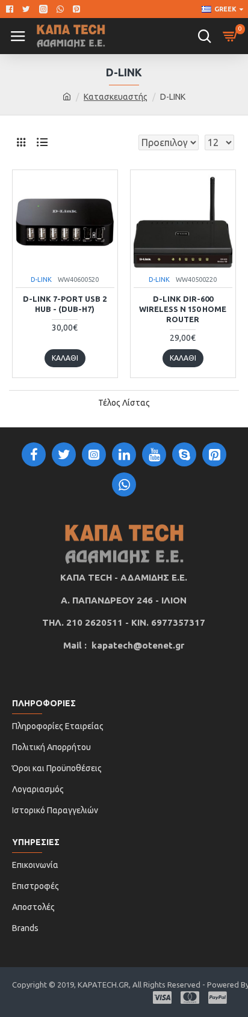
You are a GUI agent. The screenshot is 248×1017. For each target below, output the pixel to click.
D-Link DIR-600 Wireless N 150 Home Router (182, 309)
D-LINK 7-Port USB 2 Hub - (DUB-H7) (65, 304)
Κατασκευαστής (115, 97)
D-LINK (41, 279)
